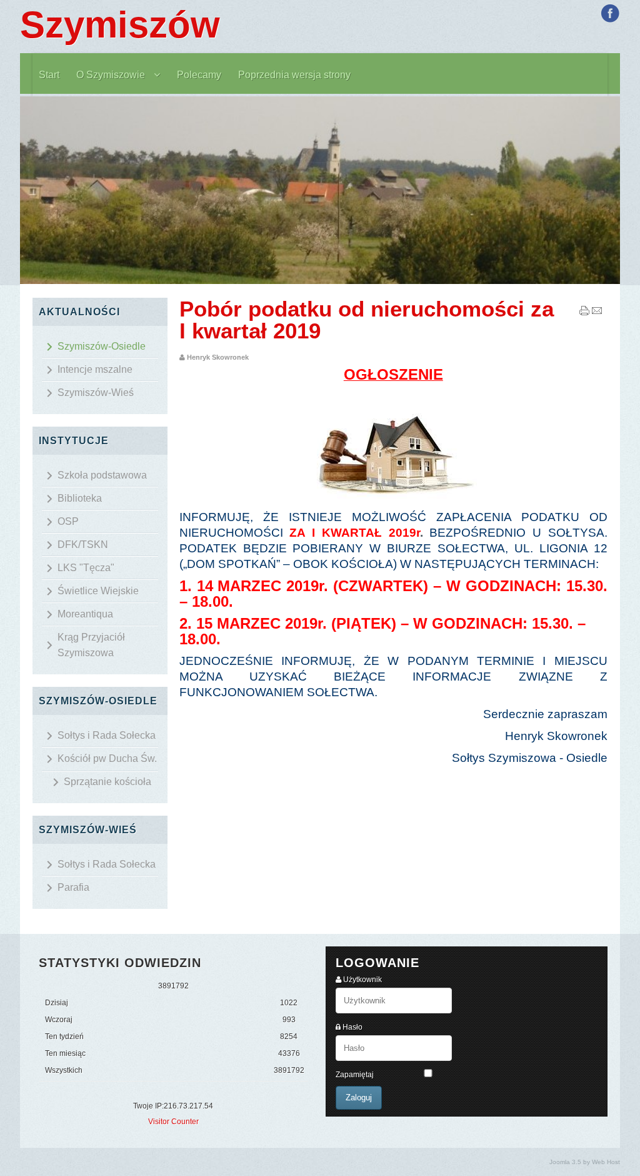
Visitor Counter (173, 1121)
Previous (13, 190)
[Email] (597, 313)
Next (626, 190)
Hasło (352, 1027)
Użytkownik (362, 979)
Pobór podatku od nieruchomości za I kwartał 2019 (366, 320)
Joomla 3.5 (565, 1161)
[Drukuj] (584, 313)
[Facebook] (610, 13)
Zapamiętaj (355, 1074)
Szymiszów (120, 25)
